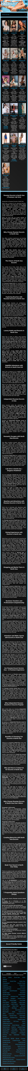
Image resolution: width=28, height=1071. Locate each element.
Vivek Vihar (5, 1032)
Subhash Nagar (21, 1027)
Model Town (6, 1008)
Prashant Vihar (13, 1017)
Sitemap (5, 979)
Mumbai (5, 1036)
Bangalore (13, 1032)
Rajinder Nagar (21, 1019)
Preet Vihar (22, 1017)
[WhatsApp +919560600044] (26, 6)
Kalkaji (4, 1000)
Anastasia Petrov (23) (6, 146)
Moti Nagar (22, 1008)
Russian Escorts (7, 1055)
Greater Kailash (6, 994)
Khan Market (6, 1002)
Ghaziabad (22, 992)
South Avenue (6, 1027)
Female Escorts (6, 1042)
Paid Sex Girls (6, 1050)
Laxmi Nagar (6, 1004)
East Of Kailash (13, 990)
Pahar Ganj (11, 1013)
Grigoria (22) (22, 60)
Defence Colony (21, 988)
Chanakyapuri (6, 983)
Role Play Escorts (21, 1050)
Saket (23, 1023)
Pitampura (5, 1017)
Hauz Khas (5, 998)
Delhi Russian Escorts (8, 1059)
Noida (13, 1011)
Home (4, 977)
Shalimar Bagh (6, 1025)
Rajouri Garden (6, 1021)
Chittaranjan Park (7, 987)
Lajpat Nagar (22, 1002)
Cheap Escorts (6, 1040)
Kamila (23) (6, 60)
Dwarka (5, 990)
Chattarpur (5, 985)
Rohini (23, 1021)
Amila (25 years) (14, 146)
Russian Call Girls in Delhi (9, 1061)
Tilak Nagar (14, 1029)
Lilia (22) (22, 33)
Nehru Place (6, 1009)
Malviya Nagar (6, 1006)
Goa (10, 1034)
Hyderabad (16, 1034)
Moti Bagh (14, 1008)
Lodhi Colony (14, 1004)
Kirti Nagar (14, 1002)
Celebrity (23, 1038)
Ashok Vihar (22, 981)
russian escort (6, 187)
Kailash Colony (21, 998)
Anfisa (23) (22, 115)
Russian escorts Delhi (20, 1055)
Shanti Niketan (15, 1025)
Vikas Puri (22, 1031)
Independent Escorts (20, 1044)
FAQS (23, 977)
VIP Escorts (22, 1053)
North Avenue (22, 1011)
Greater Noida (21, 994)
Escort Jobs (17, 977)
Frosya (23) (6, 88)
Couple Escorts (16, 1040)
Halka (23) (14, 60)
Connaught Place (7, 988)
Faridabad (22, 990)
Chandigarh (22, 1032)
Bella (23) (22, 88)
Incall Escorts (6, 1038)
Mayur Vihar (15, 1006)
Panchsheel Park (21, 1013)
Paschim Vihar (13, 1015)
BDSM (12, 1038)
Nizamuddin (6, 1011)
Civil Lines (22, 987)
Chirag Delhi (22, 985)
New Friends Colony (20, 1009)
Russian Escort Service (8, 1063)
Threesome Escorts (20, 1052)
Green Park (5, 996)
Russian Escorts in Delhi (9, 1057)
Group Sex (5, 1044)
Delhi (24, 1040)
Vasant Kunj (6, 1031)
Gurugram (22, 996)
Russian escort (6, 73)
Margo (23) (6, 33)
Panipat (5, 1015)
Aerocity (5, 981)
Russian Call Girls (7, 1053)
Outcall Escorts (21, 1048)
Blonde (17, 1038)
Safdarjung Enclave (7, 1023)
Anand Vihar (13, 981)
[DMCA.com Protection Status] (7, 966)
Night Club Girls (21, 1046)
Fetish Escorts (21, 1042)
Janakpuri (13, 998)
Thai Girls (5, 1052)
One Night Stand (7, 1048)
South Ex (13, 1027)
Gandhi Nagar (6, 992)
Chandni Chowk (21, 983)
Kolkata (23, 1034)
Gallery (10, 977)
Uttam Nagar (22, 1029)
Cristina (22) (14, 88)
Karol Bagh (22, 1000)
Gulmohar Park (14, 996)
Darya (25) (5, 175)
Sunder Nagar (6, 1029)
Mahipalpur (22, 1004)
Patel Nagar (22, 1015)
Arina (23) (5, 115)
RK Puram (16, 1021)
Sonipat (23, 1025)
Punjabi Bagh (6, 1019)
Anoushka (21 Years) (14, 116)
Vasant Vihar (14, 1031)
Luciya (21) (14, 33)
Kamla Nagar (13, 1000)
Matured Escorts (7, 1046)
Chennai (5, 1034)
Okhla (4, 1013)
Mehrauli (23, 1006)
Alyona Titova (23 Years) (22, 146)
